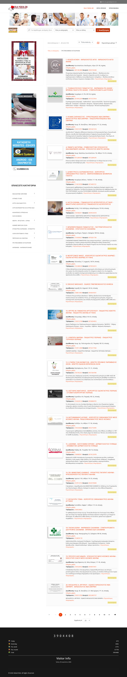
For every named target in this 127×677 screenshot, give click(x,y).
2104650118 (78, 538)
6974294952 (92, 321)
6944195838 (92, 483)
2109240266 (78, 428)
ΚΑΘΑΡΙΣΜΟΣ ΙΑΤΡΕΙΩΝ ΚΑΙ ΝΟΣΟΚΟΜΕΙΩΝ (20, 214)
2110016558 (78, 184)
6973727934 (92, 99)
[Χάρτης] (98, 43)
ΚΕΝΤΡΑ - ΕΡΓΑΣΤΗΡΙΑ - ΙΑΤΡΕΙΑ (21, 221)
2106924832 (78, 510)
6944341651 (92, 293)
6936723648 (92, 70)
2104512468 (78, 348)
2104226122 (78, 401)
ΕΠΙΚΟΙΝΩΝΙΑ (114, 8)
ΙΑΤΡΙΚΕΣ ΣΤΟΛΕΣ (17, 198)
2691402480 (78, 70)
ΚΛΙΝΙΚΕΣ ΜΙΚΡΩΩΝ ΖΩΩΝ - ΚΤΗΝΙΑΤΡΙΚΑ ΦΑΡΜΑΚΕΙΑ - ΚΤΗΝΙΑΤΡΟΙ (24, 227)
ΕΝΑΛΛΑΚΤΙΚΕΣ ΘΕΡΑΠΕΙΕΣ (20, 194)
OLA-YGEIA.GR (89, 8)
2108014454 (78, 293)
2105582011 (78, 213)
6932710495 (92, 428)
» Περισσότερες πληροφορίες (103, 79)
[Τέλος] (115, 614)
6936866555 (92, 401)
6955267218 (92, 129)
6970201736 (92, 237)
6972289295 (78, 158)
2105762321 (78, 373)
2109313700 (78, 595)
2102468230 (78, 266)
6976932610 (92, 266)
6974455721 (92, 184)
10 (104, 615)
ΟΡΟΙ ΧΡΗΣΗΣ (101, 8)
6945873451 (92, 567)
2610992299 (78, 99)
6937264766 (92, 373)
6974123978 (92, 454)
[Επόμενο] (109, 614)
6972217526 (92, 348)
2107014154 (78, 483)
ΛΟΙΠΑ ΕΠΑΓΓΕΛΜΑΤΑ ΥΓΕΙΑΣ (20, 233)
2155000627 (78, 237)
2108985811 (78, 454)
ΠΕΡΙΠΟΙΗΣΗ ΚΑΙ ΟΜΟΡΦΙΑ (20, 238)
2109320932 (78, 567)
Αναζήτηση (104, 30)
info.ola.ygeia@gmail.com (109, 2)
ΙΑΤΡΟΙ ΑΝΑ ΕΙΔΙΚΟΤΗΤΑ (19, 203)
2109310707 (78, 129)
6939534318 (92, 213)
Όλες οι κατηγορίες (53, 51)
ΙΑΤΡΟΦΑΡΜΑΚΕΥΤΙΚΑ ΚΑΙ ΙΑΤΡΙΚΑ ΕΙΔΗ (23, 208)
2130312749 (78, 321)
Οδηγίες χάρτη (70, 68)
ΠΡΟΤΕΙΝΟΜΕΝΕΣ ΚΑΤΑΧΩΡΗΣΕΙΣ (22, 243)
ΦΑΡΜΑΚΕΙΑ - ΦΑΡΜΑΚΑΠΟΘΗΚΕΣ (22, 247)
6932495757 (92, 595)
